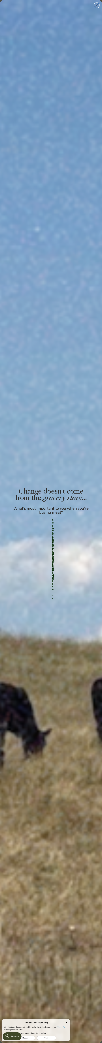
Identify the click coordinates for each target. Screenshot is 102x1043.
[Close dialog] (96, 5)
